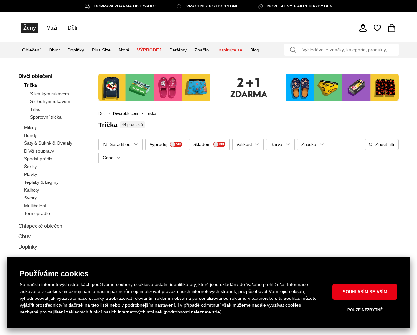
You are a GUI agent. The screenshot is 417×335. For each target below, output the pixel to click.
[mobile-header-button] (363, 28)
